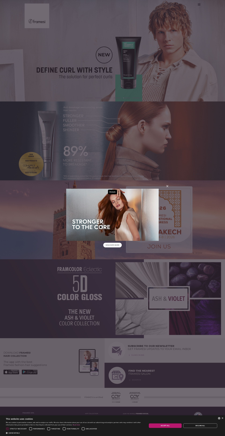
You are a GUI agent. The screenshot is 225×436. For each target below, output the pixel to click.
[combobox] (219, 418)
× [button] (222, 418)
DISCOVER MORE (112, 245)
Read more (76, 425)
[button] (75, 433)
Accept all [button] (165, 426)
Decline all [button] (200, 426)
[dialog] (112, 425)
